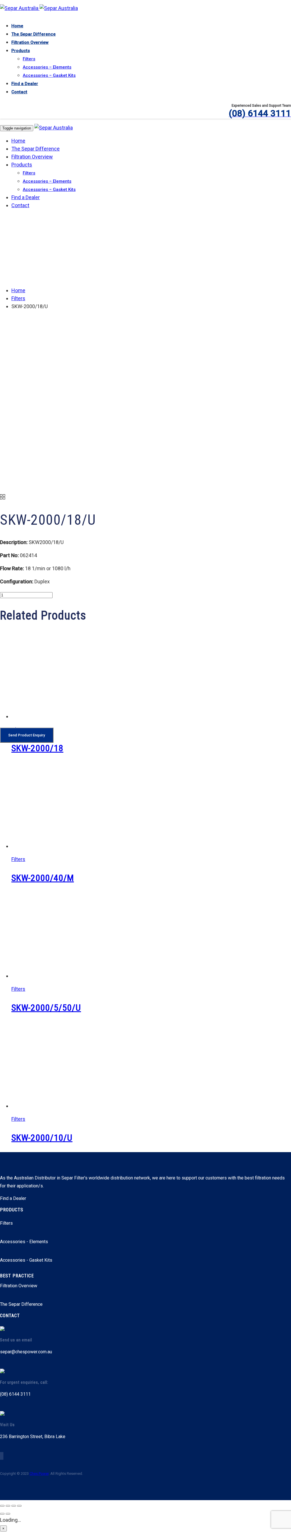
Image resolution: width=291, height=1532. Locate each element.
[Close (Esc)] (19, 1506)
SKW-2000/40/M (42, 877)
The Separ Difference (33, 34)
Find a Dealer (24, 83)
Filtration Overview (30, 42)
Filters (29, 58)
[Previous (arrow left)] (2, 1514)
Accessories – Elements (47, 67)
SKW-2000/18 (37, 748)
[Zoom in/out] (2, 1506)
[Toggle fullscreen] (8, 1506)
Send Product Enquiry (26, 735)
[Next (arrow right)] (8, 1514)
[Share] (13, 1506)
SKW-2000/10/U (41, 1137)
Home (17, 25)
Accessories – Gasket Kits (49, 75)
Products (20, 50)
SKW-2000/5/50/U (46, 1007)
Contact (19, 91)
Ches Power (39, 1473)
